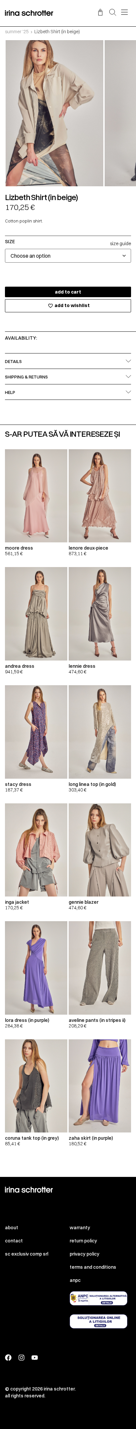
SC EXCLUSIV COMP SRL (26, 1254)
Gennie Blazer (83, 902)
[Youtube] (34, 1357)
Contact (14, 1241)
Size (10, 241)
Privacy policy (84, 1254)
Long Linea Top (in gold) (92, 784)
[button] (112, 13)
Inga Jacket (17, 902)
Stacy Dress (18, 784)
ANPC (75, 1280)
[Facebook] (8, 1357)
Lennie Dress (82, 666)
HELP (10, 392)
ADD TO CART (68, 292)
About (11, 1228)
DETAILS (13, 361)
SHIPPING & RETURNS (26, 376)
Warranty (80, 1228)
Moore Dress (19, 548)
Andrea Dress (19, 666)
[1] (54, 113)
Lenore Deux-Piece (88, 548)
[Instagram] (21, 1357)
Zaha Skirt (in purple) (91, 1138)
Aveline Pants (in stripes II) (97, 1020)
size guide (120, 244)
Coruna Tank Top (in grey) (32, 1138)
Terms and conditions (93, 1267)
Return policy (83, 1241)
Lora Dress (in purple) (27, 1020)
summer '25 (17, 32)
